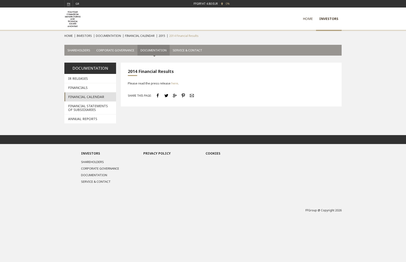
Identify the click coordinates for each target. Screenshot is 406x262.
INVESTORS (328, 18)
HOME (308, 18)
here (174, 83)
